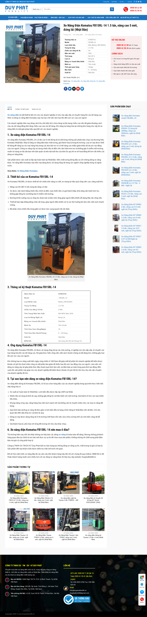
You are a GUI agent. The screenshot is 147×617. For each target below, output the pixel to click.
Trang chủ (106, 2)
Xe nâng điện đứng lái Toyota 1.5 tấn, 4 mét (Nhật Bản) (93, 537)
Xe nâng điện (12, 17)
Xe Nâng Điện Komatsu (27, 171)
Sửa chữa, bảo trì (112, 17)
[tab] (9, 109)
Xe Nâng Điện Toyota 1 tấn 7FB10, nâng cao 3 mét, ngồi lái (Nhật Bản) (68, 537)
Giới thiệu (114, 2)
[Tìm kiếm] (112, 9)
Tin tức (122, 2)
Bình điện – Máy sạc (58, 17)
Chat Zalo (142, 587)
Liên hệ (130, 2)
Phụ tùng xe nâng (41, 17)
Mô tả (9, 109)
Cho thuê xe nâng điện (96, 17)
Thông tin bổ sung (22, 109)
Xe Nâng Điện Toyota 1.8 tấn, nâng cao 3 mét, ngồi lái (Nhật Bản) (18, 537)
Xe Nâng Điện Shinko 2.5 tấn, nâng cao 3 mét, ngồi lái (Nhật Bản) (43, 500)
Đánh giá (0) (36, 109)
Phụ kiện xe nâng (27, 17)
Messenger (142, 595)
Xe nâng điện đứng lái (88, 81)
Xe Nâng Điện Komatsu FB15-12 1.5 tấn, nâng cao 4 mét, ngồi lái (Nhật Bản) (18, 500)
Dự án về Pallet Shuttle (129, 17)
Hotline (142, 602)
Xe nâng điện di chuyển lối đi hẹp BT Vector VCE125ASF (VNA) (93, 500)
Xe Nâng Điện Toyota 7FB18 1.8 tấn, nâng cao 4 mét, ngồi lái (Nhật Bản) (43, 537)
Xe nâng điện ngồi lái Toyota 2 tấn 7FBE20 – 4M (68, 499)
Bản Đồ (142, 580)
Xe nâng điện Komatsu (93, 35)
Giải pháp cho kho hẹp (76, 17)
